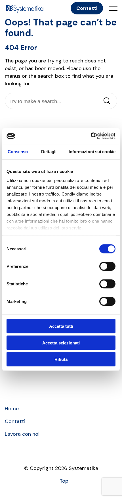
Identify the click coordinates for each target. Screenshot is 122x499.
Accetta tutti (61, 326)
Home (12, 408)
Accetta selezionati (61, 342)
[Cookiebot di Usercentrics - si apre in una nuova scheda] (90, 136)
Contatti (86, 8)
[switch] (107, 266)
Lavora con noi (22, 434)
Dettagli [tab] (49, 151)
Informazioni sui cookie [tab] (92, 151)
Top (64, 481)
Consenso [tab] (18, 151)
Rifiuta (61, 359)
